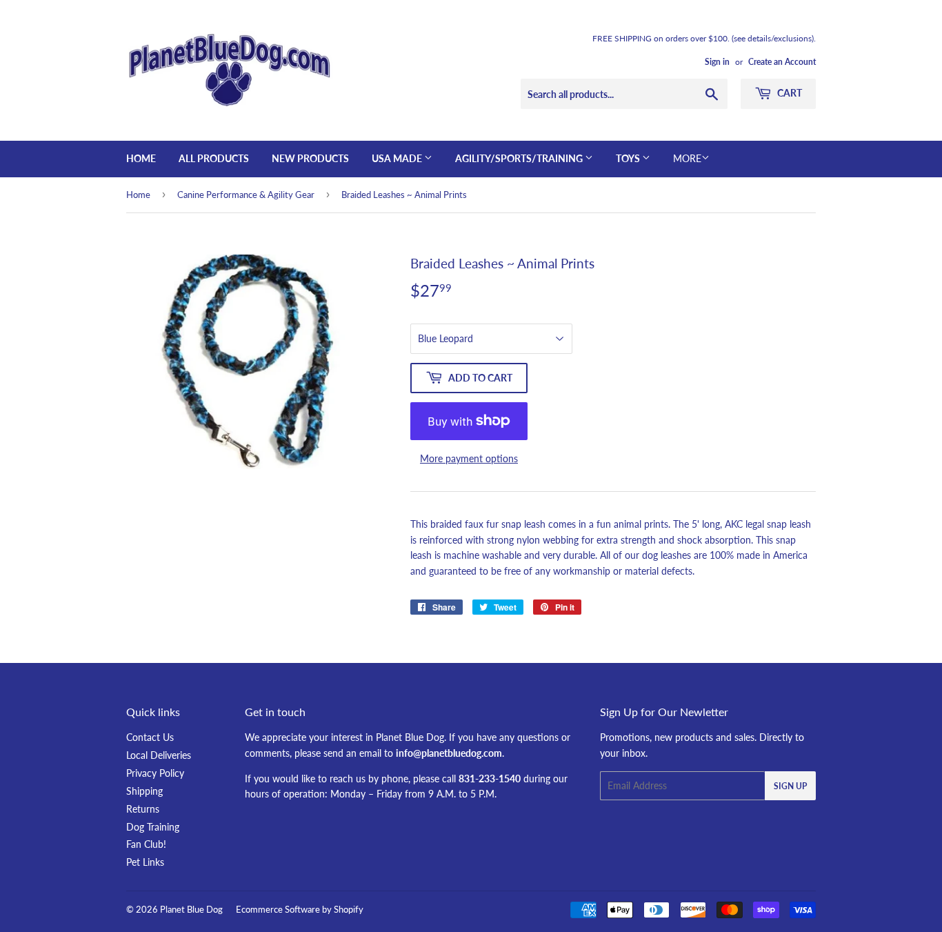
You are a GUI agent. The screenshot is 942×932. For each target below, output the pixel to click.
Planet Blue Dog (191, 909)
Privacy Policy (155, 773)
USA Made (398, 158)
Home (141, 158)
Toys (629, 158)
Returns (142, 809)
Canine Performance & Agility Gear (245, 194)
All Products (214, 158)
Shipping (144, 791)
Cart (788, 93)
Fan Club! (146, 844)
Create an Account (782, 62)
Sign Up (790, 786)
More (687, 158)
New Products (310, 158)
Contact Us (150, 737)
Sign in (717, 62)
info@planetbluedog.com (449, 753)
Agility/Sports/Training (520, 158)
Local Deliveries (158, 755)
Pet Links (145, 862)
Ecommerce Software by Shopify (299, 909)
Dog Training (152, 827)
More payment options (469, 458)
